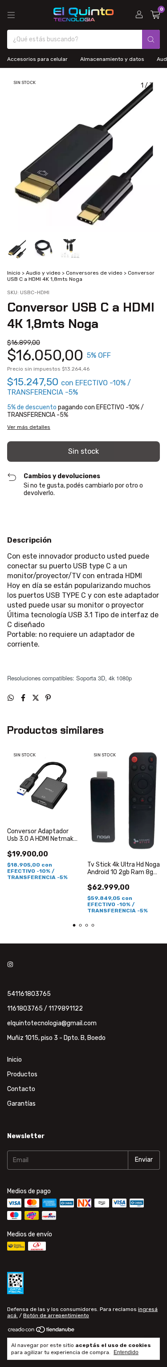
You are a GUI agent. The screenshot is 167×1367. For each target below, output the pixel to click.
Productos (22, 1074)
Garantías (21, 1103)
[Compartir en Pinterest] (48, 698)
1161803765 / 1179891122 (45, 1008)
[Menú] (11, 15)
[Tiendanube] (41, 1331)
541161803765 (29, 994)
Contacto (21, 1089)
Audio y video (43, 273)
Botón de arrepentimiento (56, 1315)
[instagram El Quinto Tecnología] (10, 965)
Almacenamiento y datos (112, 59)
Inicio (13, 273)
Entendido (126, 1352)
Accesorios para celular (37, 59)
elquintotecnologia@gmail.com (52, 1023)
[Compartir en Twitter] (36, 698)
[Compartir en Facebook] (24, 698)
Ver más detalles (28, 427)
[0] (155, 15)
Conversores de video (94, 273)
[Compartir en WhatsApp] (11, 698)
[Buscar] (151, 39)
